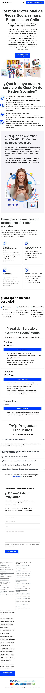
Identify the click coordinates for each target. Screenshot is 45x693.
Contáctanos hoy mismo (7, 673)
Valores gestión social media (22, 55)
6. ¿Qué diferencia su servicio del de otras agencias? (20, 469)
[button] (22, 439)
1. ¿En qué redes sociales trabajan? (13, 439)
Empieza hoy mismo (22, 349)
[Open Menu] (23, 3)
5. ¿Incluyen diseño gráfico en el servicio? (16, 465)
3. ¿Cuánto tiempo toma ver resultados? (15, 457)
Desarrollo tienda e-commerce (34, 2)
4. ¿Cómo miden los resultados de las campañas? (18, 461)
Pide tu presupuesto (22, 408)
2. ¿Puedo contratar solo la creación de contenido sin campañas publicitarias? (20, 452)
